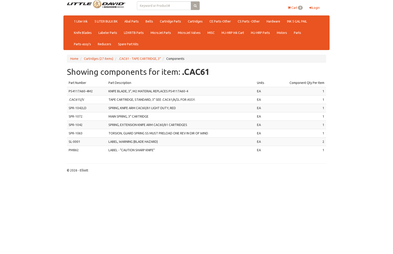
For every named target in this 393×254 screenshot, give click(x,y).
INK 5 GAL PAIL (297, 21)
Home (74, 58)
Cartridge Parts (170, 21)
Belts (149, 21)
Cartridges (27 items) (98, 58)
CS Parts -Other (249, 21)
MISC (211, 33)
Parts (297, 33)
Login (316, 8)
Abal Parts (131, 21)
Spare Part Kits (128, 44)
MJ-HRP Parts (260, 33)
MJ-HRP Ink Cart (233, 33)
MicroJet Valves (189, 33)
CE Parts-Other (220, 21)
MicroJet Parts (161, 33)
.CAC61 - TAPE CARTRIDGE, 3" (140, 58)
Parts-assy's (82, 44)
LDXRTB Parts (134, 33)
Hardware (273, 21)
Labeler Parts (107, 33)
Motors (282, 33)
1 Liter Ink (81, 21)
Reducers (104, 44)
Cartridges (195, 21)
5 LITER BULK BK (106, 21)
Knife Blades (83, 33)
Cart (296, 8)
